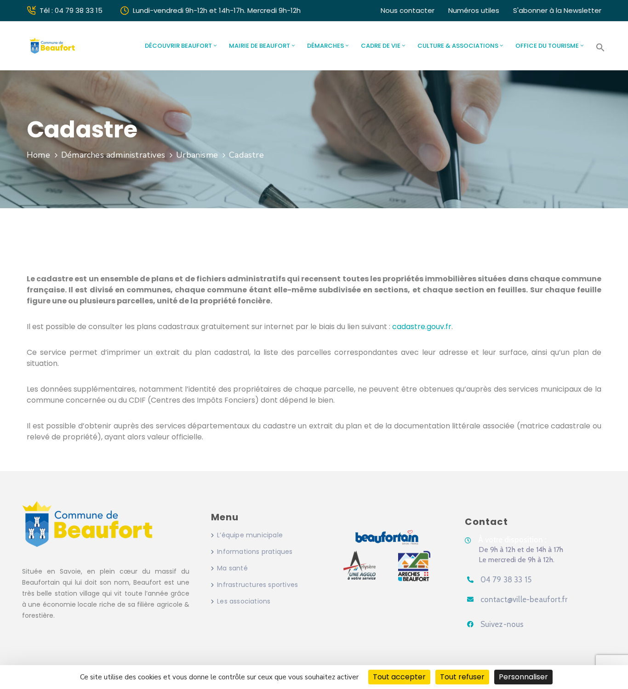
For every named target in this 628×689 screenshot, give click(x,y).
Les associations (243, 601)
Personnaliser (523, 677)
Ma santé (232, 568)
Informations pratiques (254, 551)
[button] (600, 47)
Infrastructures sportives (257, 584)
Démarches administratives (113, 154)
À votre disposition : (512, 539)
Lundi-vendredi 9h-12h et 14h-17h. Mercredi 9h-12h (217, 10)
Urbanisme (197, 154)
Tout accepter (399, 677)
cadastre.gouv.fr (421, 326)
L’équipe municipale (250, 535)
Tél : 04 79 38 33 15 (71, 10)
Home (38, 154)
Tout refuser (462, 677)
